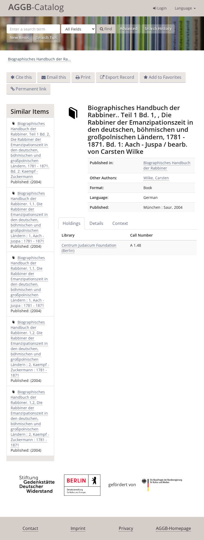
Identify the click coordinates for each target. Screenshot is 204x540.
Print (86, 77)
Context (120, 223)
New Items (19, 37)
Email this (56, 77)
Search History (158, 28)
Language (184, 8)
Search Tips (46, 37)
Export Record (119, 77)
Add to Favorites (165, 77)
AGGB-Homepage (173, 528)
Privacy (126, 528)
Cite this (24, 77)
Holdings (71, 223)
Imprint (78, 528)
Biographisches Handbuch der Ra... (39, 59)
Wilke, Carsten (156, 177)
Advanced (128, 28)
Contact (30, 528)
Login (161, 8)
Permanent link (31, 89)
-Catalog (36, 6)
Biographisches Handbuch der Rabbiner (166, 165)
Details (96, 223)
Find (107, 28)
